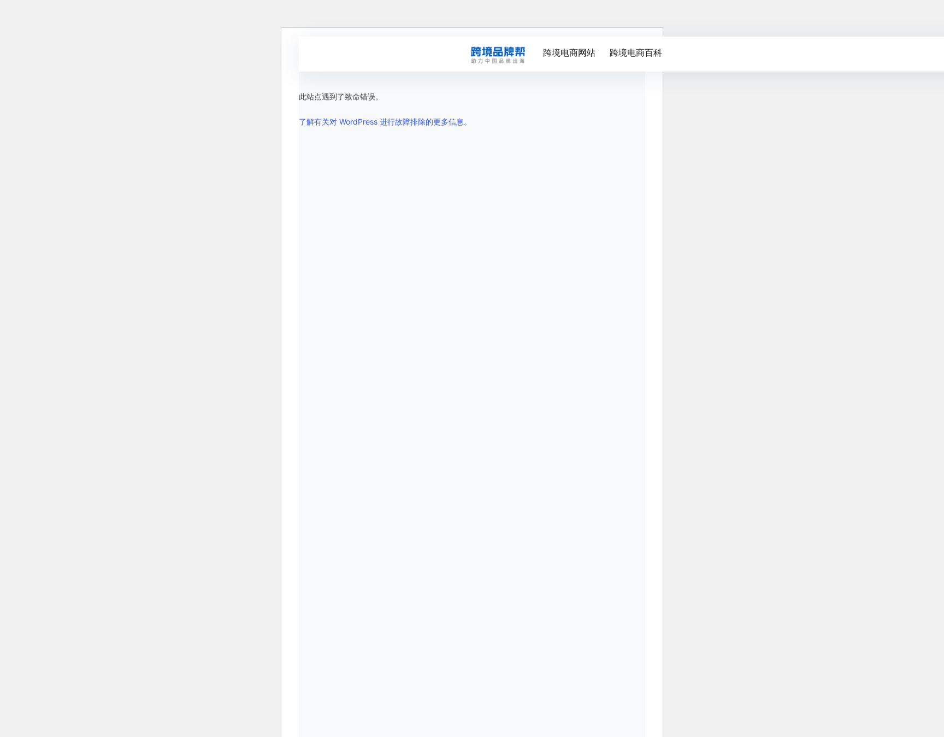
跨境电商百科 (636, 52)
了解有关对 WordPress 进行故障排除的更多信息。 (385, 121)
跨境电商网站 (569, 52)
